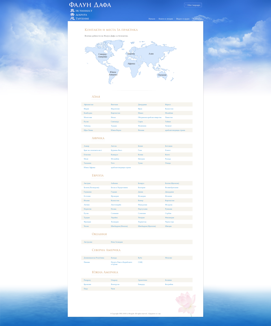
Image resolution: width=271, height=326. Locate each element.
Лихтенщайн (116, 205)
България (141, 187)
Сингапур (115, 122)
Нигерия (141, 159)
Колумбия (169, 284)
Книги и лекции (166, 19)
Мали (86, 159)
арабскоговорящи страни (175, 130)
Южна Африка (89, 167)
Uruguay (114, 280)
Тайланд (87, 126)
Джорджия (142, 104)
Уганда (168, 163)
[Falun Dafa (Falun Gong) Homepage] (99, 10)
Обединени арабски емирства (149, 117)
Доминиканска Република (94, 258)
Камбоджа (88, 113)
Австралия (88, 242)
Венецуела (115, 284)
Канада (114, 258)
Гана (140, 150)
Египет (168, 150)
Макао (140, 113)
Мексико (168, 258)
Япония (141, 130)
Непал (113, 117)
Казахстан (169, 109)
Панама (87, 262)
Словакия (114, 213)
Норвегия (87, 209)
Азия (151, 53)
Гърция (114, 192)
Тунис (140, 163)
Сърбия (168, 213)
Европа (131, 53)
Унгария (141, 217)
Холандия (115, 222)
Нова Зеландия (117, 242)
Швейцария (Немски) (119, 226)
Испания (168, 196)
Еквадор (141, 284)
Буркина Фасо (116, 150)
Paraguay (87, 280)
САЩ (140, 262)
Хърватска (142, 222)
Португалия (142, 209)
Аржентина (142, 280)
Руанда (168, 159)
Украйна (114, 217)
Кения (140, 155)
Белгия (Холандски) (91, 187)
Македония (142, 205)
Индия (86, 109)
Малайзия (169, 113)
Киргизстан (115, 113)
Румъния (168, 209)
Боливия (168, 280)
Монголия (88, 117)
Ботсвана (168, 146)
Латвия (86, 205)
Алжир (86, 146)
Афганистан (88, 104)
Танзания (87, 163)
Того (113, 163)
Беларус (141, 183)
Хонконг (168, 126)
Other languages (193, 5)
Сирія (140, 122)
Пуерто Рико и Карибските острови (121, 263)
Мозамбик (115, 159)
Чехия (86, 226)
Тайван (168, 122)
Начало (152, 19)
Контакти (197, 19)
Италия (86, 200)
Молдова (168, 205)
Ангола (114, 146)
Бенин (140, 146)
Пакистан (169, 117)
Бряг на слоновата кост (93, 150)
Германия (87, 192)
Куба (140, 258)
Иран (140, 109)
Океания (162, 75)
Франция (87, 222)
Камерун (114, 155)
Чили (113, 289)
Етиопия (87, 155)
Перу (86, 289)
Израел (168, 104)
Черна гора (169, 222)
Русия (86, 122)
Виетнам (114, 104)
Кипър (140, 200)
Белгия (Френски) (172, 183)
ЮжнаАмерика (113, 73)
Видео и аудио (183, 19)
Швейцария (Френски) (147, 226)
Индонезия (115, 109)
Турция (114, 126)
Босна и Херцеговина (119, 187)
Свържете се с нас (154, 313)
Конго (167, 155)
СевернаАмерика (102, 55)
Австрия (87, 183)
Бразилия (87, 284)
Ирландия (115, 196)
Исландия (142, 196)
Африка (131, 63)
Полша (113, 209)
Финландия (169, 217)
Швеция (168, 226)
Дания (140, 192)
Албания (114, 183)
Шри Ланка (88, 130)
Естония (87, 196)
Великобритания (171, 187)
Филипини (142, 126)
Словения (142, 213)
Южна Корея (116, 130)
